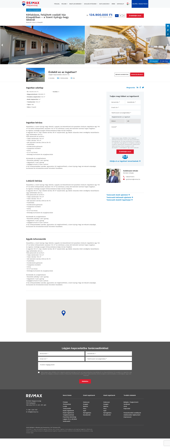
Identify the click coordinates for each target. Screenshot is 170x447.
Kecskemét (86, 415)
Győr (84, 410)
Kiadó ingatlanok (68, 413)
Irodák (65, 406)
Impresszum (127, 417)
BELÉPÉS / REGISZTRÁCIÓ (140, 4)
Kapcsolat (120, 4)
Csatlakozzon (104, 4)
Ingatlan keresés (75, 4)
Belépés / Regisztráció (131, 402)
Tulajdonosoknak (68, 415)
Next (165, 44)
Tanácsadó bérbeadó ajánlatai (119, 197)
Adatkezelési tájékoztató (132, 415)
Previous (5, 44)
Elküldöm (85, 381)
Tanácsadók (67, 408)
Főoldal (57, 4)
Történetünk (67, 404)
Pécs (84, 408)
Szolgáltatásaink (90, 4)
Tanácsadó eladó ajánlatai (117, 195)
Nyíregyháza (87, 413)
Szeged (85, 404)
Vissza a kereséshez (33, 10)
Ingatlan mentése (122, 74)
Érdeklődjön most (135, 15)
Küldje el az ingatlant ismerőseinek (124, 161)
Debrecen (86, 402)
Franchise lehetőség (69, 417)
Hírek (113, 4)
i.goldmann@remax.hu (133, 179)
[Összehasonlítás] (168, 34)
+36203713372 (130, 177)
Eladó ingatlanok (68, 410)
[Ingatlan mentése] (168, 26)
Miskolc (85, 406)
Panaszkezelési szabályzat (132, 413)
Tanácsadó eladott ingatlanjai (118, 200)
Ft (117, 15)
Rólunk (64, 4)
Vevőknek (127, 404)
